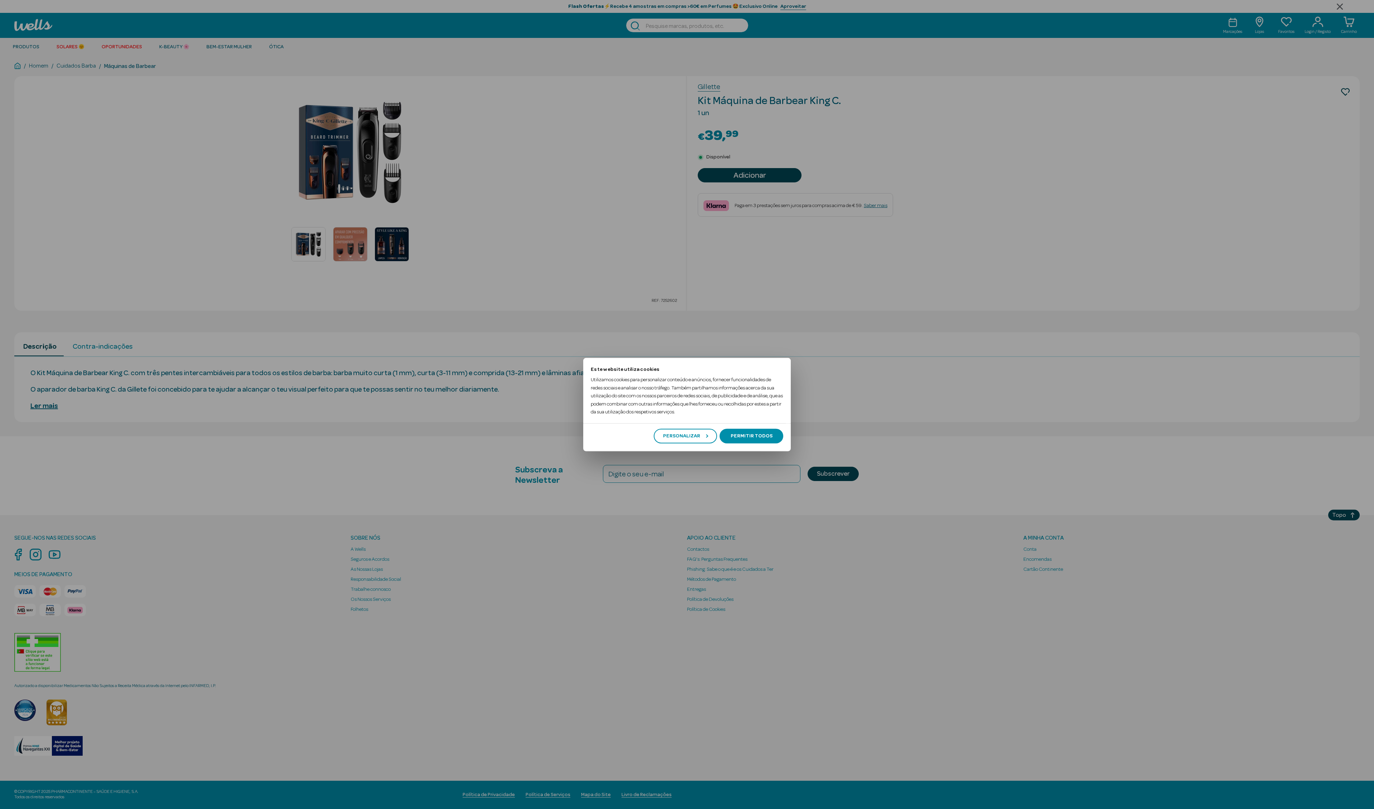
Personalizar (681, 435)
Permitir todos (752, 435)
